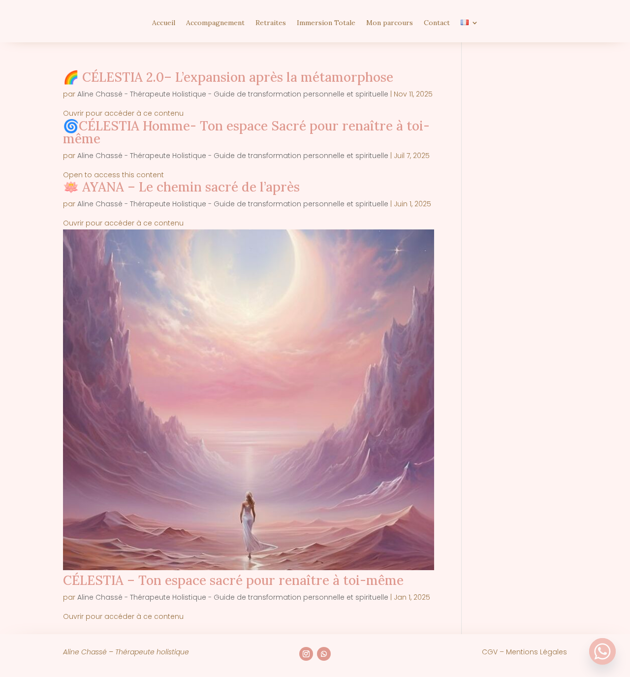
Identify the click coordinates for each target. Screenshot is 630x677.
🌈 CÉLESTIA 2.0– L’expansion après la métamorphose (228, 77)
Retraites (270, 23)
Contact (437, 23)
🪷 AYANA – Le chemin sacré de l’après (181, 187)
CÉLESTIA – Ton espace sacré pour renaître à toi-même (233, 580)
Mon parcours (389, 23)
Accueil (163, 23)
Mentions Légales (536, 652)
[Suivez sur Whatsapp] (324, 654)
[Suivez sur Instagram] (306, 654)
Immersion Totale (326, 23)
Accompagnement (215, 23)
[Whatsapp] (602, 651)
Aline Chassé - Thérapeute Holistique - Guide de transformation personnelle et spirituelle (232, 94)
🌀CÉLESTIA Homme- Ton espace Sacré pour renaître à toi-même (246, 132)
